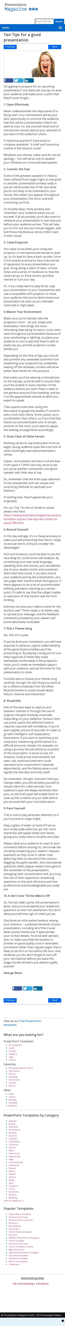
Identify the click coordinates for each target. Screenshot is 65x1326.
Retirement (14, 1079)
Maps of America (16, 1249)
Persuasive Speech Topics (21, 1068)
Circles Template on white (21, 1246)
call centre (19, 1283)
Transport (13, 1186)
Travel (12, 1188)
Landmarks (14, 1165)
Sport (11, 1183)
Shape (12, 1180)
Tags (11, 1057)
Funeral (12, 1082)
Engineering (14, 1156)
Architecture (15, 1129)
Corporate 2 (14, 1229)
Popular (12, 1051)
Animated (13, 1126)
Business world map (18, 1217)
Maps (11, 1150)
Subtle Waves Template (20, 1214)
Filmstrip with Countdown (21, 1220)
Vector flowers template (20, 1232)
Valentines (14, 1191)
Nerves (12, 1085)
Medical (12, 1168)
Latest (11, 1048)
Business (13, 1105)
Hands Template (16, 1240)
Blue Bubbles (15, 1226)
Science (12, 1177)
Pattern (12, 1174)
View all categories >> (14, 1200)
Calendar (13, 1138)
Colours (12, 1059)
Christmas (13, 1144)
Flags (11, 1159)
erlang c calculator (37, 1283)
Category (13, 1054)
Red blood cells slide (18, 1243)
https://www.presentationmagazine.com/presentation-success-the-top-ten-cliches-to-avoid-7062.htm (32, 519)
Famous (12, 1074)
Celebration (14, 1141)
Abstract (12, 1121)
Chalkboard (14, 1264)
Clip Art (12, 1147)
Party (11, 1094)
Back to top (58, 1323)
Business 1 (13, 1223)
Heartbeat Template (18, 1258)
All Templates (15, 1045)
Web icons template (18, 1261)
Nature (12, 1171)
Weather (13, 1194)
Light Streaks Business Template (24, 1252)
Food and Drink (16, 1162)
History (12, 1096)
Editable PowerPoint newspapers (24, 1237)
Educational (14, 1153)
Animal (12, 1124)
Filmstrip (13, 1234)
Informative (14, 1071)
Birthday (13, 1099)
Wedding (13, 1076)
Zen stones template (18, 1255)
